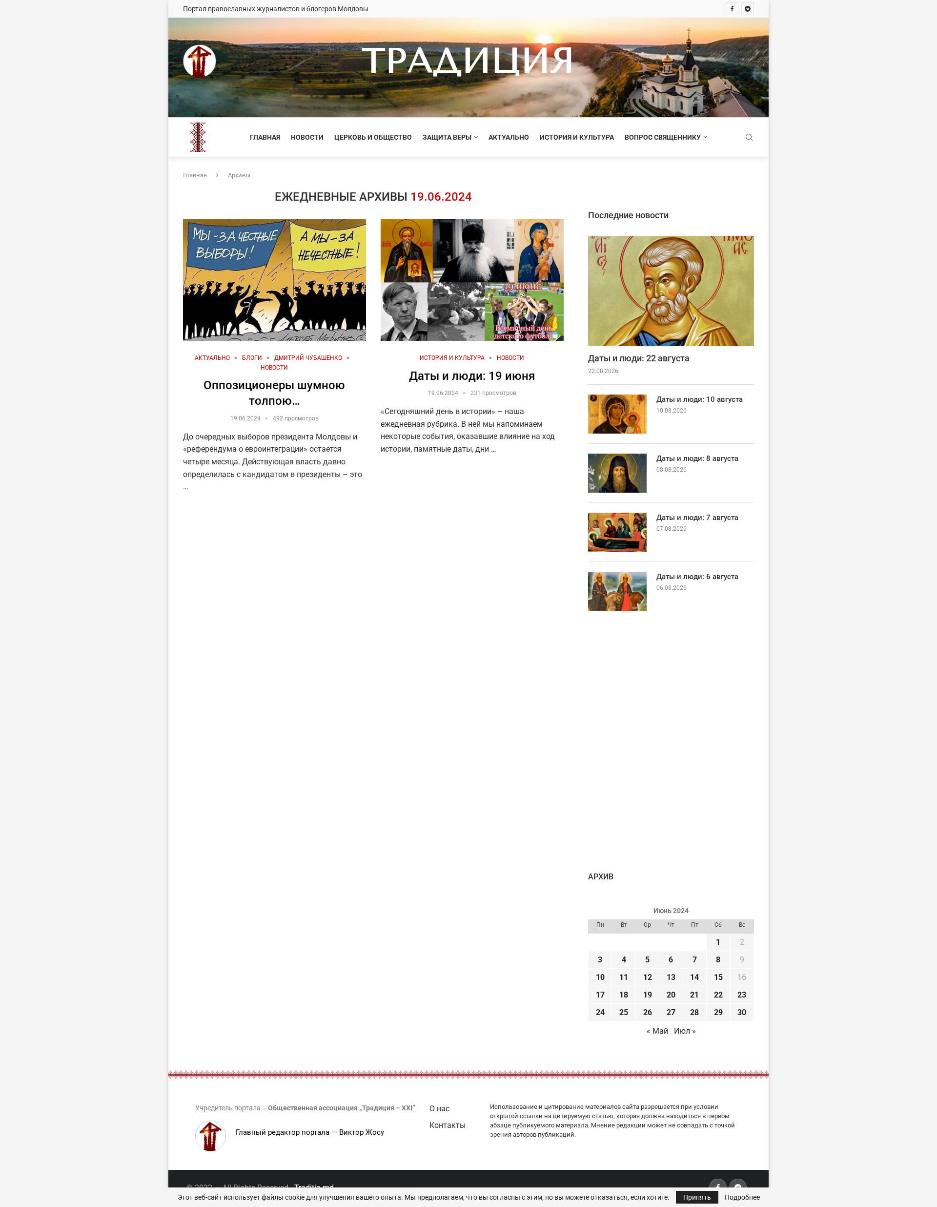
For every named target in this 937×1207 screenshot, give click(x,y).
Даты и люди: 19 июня (472, 376)
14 (694, 977)
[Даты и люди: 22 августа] (671, 291)
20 (671, 994)
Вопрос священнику (663, 137)
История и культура (577, 137)
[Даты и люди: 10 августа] (617, 414)
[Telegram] (747, 8)
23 (741, 994)
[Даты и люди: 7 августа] (617, 532)
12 (647, 977)
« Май (657, 1031)
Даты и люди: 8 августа (697, 458)
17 (600, 994)
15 (718, 977)
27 (671, 1012)
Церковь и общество (373, 137)
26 (647, 1012)
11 (623, 977)
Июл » (685, 1031)
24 (600, 1012)
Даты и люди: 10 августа (699, 399)
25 (623, 1012)
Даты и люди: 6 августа (697, 576)
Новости (307, 137)
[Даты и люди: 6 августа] (617, 591)
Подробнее (742, 1197)
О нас (439, 1108)
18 (623, 994)
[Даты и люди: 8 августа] (617, 473)
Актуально (509, 137)
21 (694, 994)
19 (647, 994)
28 (694, 1012)
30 (741, 1012)
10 (600, 977)
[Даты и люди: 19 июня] (472, 280)
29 (718, 1012)
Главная (265, 137)
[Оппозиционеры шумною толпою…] (274, 280)
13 (671, 977)
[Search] (749, 138)
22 (718, 994)
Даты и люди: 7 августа (697, 517)
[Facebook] (732, 8)
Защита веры (447, 137)
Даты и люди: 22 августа (639, 358)
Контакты (447, 1125)
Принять (697, 1197)
